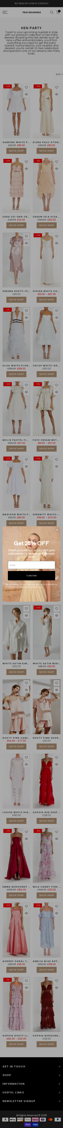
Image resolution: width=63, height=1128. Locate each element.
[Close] (57, 530)
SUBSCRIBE (31, 575)
